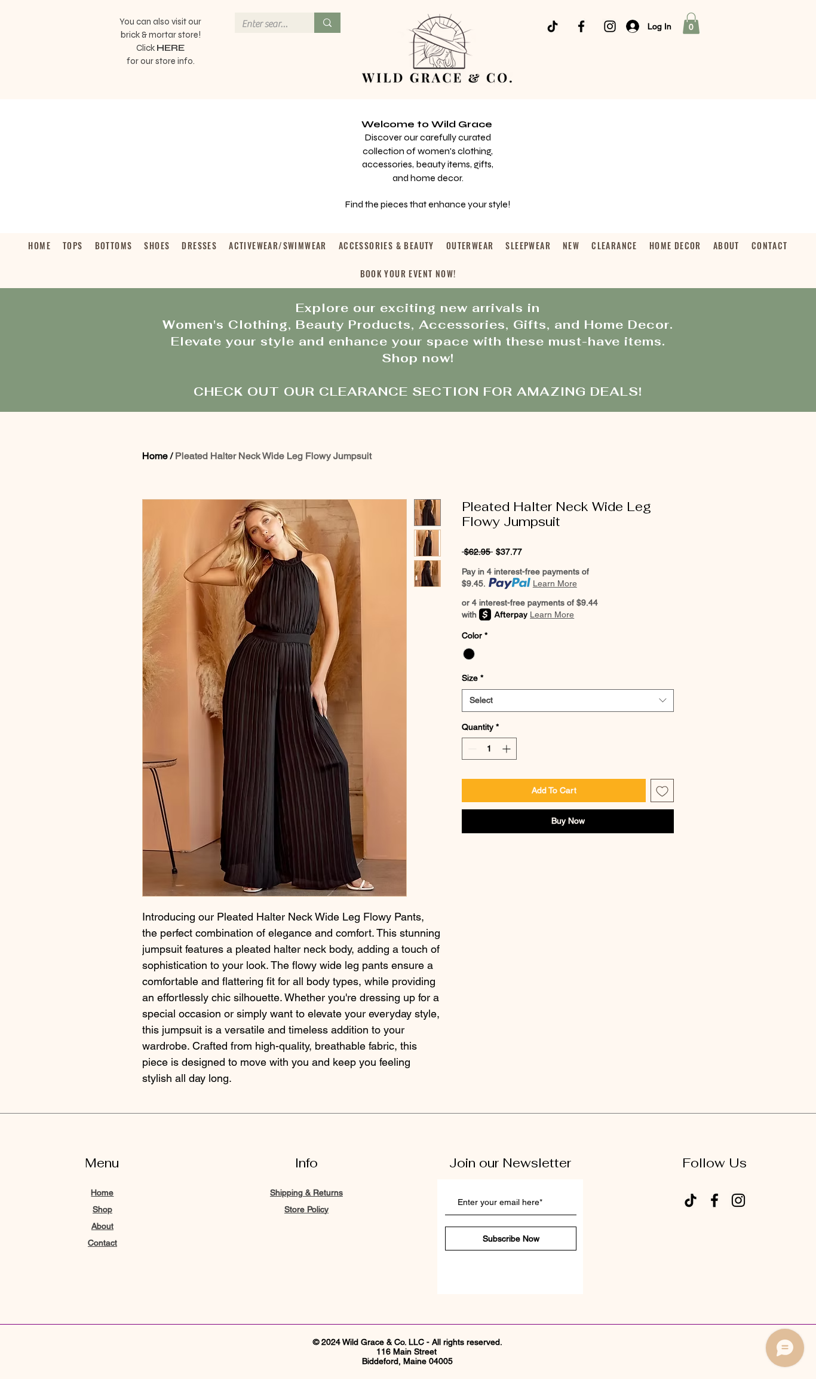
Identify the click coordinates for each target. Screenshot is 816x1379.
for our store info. (161, 61)
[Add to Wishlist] (662, 790)
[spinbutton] (489, 748)
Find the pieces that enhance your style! (428, 204)
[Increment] (507, 748)
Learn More (555, 583)
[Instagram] (610, 26)
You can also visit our (160, 21)
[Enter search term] (327, 23)
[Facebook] (581, 26)
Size (472, 678)
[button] (691, 23)
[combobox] (568, 700)
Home (155, 455)
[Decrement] (471, 748)
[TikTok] (552, 26)
